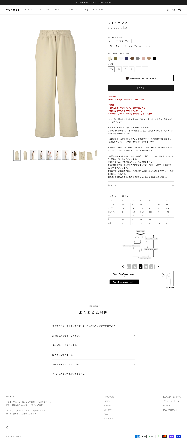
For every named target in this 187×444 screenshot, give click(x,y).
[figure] (123, 266)
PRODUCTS (29, 10)
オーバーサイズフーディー (119, 41)
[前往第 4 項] (41, 155)
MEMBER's (98, 10)
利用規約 (166, 405)
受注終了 (141, 88)
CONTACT (74, 10)
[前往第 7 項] (65, 155)
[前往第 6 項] (57, 155)
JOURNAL (59, 10)
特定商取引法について (172, 397)
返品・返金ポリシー (171, 410)
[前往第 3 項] (33, 155)
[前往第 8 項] (73, 155)
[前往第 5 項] (49, 155)
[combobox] (140, 266)
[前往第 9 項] (82, 155)
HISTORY (44, 10)
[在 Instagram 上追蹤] (7, 427)
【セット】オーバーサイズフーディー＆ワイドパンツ (130, 46)
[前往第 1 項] (16, 155)
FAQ (86, 10)
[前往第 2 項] (25, 155)
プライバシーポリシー (172, 401)
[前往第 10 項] (90, 155)
